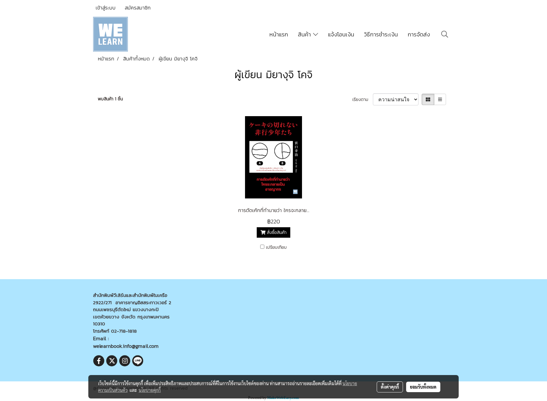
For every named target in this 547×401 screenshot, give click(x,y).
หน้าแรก (278, 34)
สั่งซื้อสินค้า (275, 232)
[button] (445, 34)
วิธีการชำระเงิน (381, 34)
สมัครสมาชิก (138, 7)
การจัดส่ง (419, 34)
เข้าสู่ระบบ (106, 7)
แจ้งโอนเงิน (341, 34)
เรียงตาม (362, 99)
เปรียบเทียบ (276, 247)
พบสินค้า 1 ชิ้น (110, 99)
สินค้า (305, 34)
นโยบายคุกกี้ (150, 390)
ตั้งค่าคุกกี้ (390, 387)
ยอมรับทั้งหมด (423, 387)
